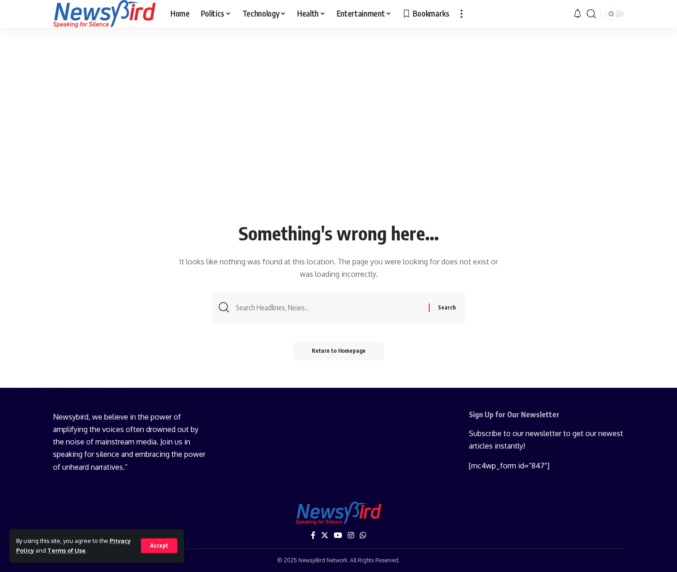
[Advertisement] (338, 150)
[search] (591, 14)
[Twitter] (325, 535)
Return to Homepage (339, 350)
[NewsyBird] (104, 14)
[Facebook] (313, 535)
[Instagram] (350, 535)
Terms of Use (66, 550)
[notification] (577, 14)
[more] (461, 14)
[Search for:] (329, 307)
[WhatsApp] (362, 535)
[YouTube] (338, 535)
